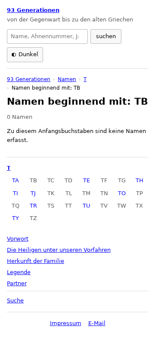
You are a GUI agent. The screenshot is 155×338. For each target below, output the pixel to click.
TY (15, 218)
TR (33, 205)
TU (86, 205)
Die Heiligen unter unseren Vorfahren (59, 250)
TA (15, 180)
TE (86, 180)
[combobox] (47, 36)
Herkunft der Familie (35, 261)
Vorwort (17, 238)
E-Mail (96, 323)
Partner (17, 283)
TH (139, 180)
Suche (15, 300)
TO (122, 193)
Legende (19, 272)
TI (15, 193)
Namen (67, 79)
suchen (106, 36)
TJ (33, 193)
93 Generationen (33, 10)
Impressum (65, 323)
